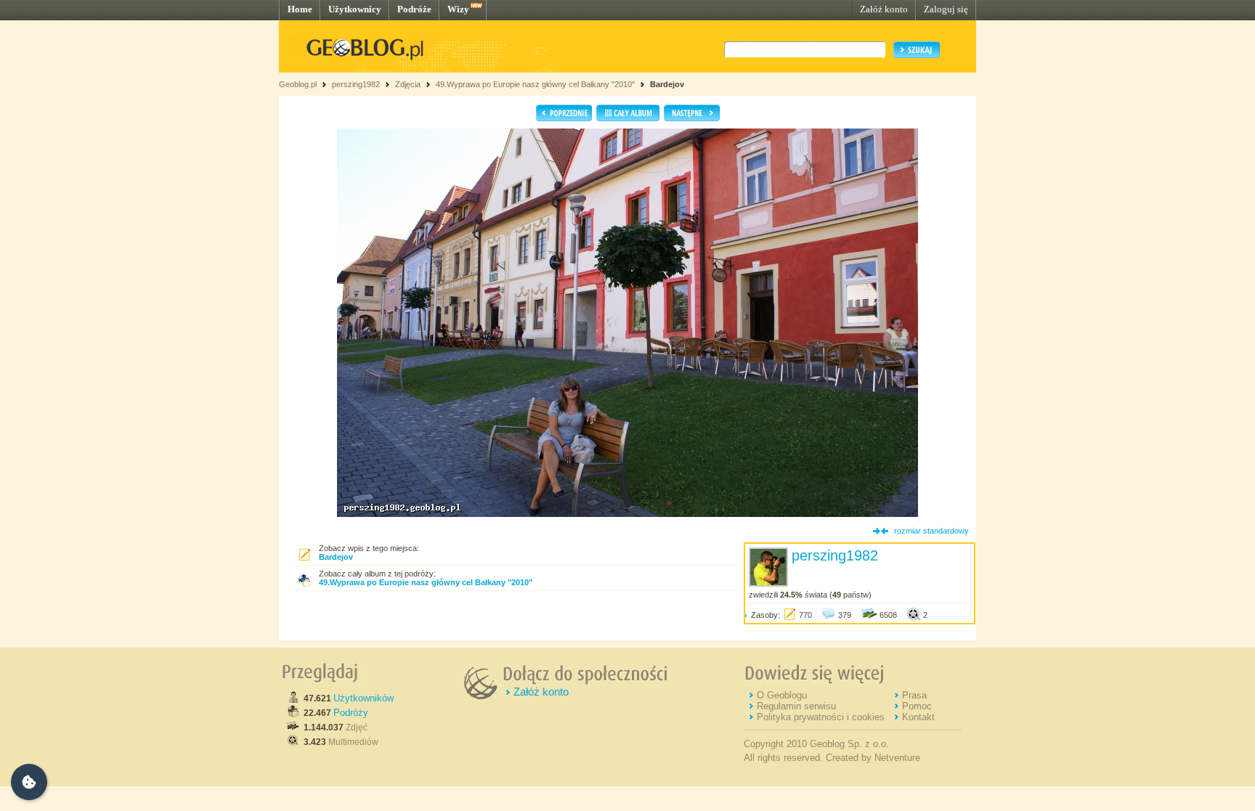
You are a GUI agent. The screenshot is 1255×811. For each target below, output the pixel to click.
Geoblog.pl (298, 84)
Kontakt (918, 717)
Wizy (458, 9)
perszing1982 (356, 84)
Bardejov (667, 84)
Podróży (350, 712)
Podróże (414, 9)
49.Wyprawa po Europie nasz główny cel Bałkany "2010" (536, 84)
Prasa (914, 695)
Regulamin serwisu (796, 706)
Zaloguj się (946, 9)
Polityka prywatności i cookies (821, 717)
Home (300, 9)
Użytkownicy (354, 9)
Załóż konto (884, 9)
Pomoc (917, 706)
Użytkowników (363, 698)
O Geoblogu (782, 695)
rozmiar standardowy (931, 530)
